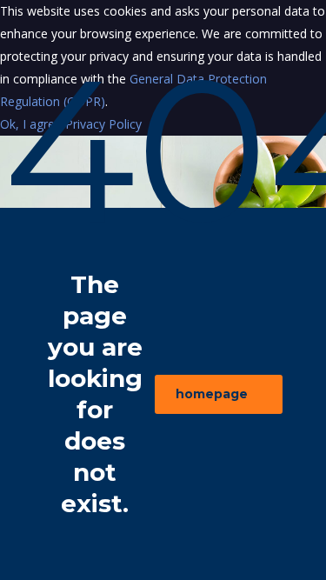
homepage (212, 394)
